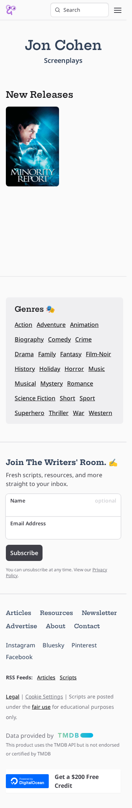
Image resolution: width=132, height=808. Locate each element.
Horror (74, 369)
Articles (18, 612)
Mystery (51, 383)
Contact (87, 626)
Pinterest (84, 645)
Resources (56, 612)
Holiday (49, 369)
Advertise (21, 626)
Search (71, 9)
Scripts (68, 677)
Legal (12, 696)
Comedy (59, 339)
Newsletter (99, 612)
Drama (24, 354)
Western (100, 413)
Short (67, 398)
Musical (25, 383)
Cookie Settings (44, 696)
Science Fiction (35, 398)
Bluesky (53, 645)
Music (96, 369)
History (25, 369)
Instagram (20, 645)
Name (63, 500)
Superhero (29, 413)
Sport (87, 398)
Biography (29, 339)
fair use (41, 706)
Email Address (28, 523)
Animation (84, 325)
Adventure (51, 325)
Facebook (19, 657)
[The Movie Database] (74, 736)
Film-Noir (98, 354)
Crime (83, 339)
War (78, 413)
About (55, 626)
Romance (80, 383)
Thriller (59, 413)
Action (23, 325)
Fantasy (70, 354)
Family (47, 354)
